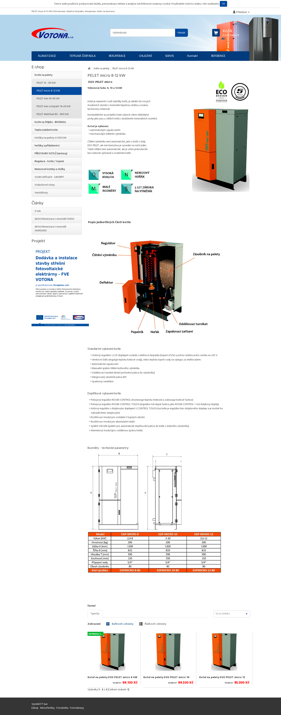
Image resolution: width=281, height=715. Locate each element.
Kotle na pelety (101, 69)
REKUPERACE (117, 56)
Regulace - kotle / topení (49, 161)
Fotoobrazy (77, 708)
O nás (38, 211)
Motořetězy (47, 708)
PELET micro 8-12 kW (48, 91)
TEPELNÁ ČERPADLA (82, 56)
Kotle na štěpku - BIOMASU (50, 122)
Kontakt (192, 56)
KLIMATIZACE (47, 56)
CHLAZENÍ (145, 56)
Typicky (95, 613)
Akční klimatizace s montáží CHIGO (54, 219)
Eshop (35, 708)
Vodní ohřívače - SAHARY (49, 177)
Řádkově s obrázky (155, 624)
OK (223, 4)
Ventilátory (41, 193)
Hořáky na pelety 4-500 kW (50, 138)
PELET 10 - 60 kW (46, 83)
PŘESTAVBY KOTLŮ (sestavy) (51, 153)
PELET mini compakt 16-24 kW (54, 106)
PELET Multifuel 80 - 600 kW (53, 114)
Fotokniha (62, 708)
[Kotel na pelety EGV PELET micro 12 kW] (224, 652)
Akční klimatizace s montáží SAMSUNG (50, 229)
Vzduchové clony (45, 185)
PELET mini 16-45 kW (48, 98)
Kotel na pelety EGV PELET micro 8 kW (112, 677)
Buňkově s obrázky (122, 624)
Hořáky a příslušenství (47, 145)
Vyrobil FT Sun (40, 704)
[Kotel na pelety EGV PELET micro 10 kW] (168, 652)
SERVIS (169, 56)
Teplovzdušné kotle (46, 130)
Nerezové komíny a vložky (50, 169)
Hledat (181, 33)
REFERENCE (218, 56)
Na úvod (89, 68)
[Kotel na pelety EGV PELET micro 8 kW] (112, 652)
